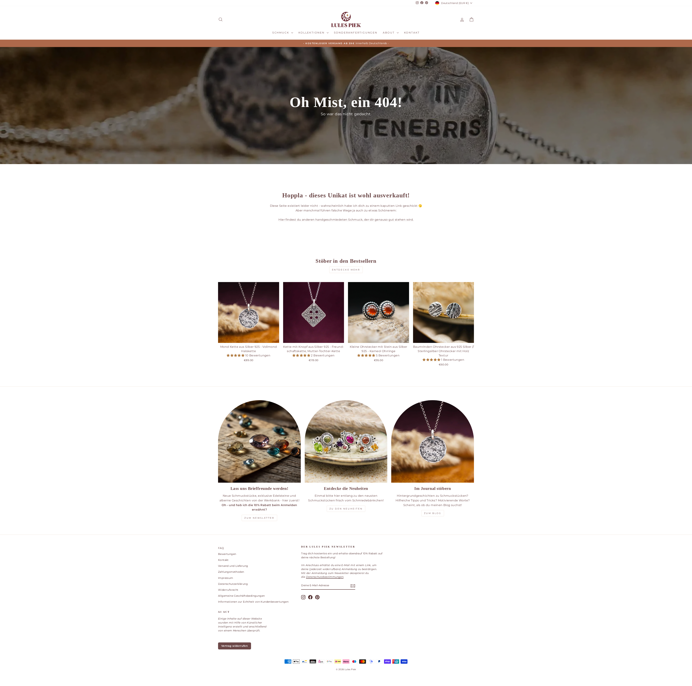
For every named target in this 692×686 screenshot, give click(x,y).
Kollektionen (312, 32)
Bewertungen (227, 554)
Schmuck (281, 32)
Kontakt (412, 32)
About (389, 32)
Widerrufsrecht (228, 589)
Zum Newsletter (259, 518)
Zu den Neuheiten (346, 508)
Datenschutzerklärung (233, 583)
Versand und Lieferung (233, 565)
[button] (236, 355)
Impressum (225, 577)
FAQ (221, 548)
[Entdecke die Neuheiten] (346, 441)
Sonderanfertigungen (355, 32)
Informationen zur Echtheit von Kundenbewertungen (253, 601)
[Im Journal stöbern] (432, 441)
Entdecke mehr (346, 269)
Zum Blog (432, 513)
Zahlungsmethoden (231, 571)
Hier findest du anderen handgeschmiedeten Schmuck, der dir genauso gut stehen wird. (345, 219)
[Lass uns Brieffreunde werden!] (259, 441)
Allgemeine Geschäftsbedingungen (241, 595)
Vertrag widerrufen (234, 645)
